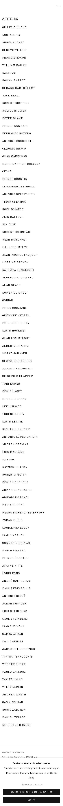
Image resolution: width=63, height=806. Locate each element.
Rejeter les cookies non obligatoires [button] (31, 792)
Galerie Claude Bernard (17, 6)
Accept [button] (31, 800)
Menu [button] (58, 6)
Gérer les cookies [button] (32, 784)
